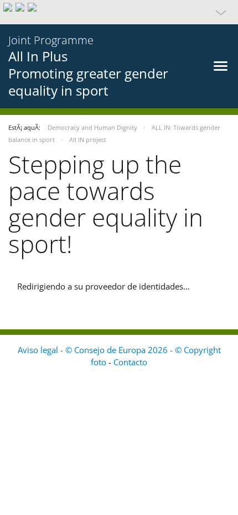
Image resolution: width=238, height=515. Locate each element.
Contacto (130, 361)
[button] (119, 12)
